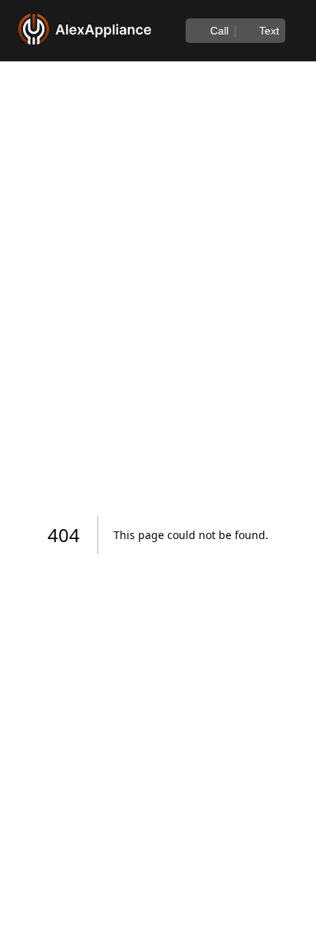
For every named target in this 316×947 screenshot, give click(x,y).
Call (219, 31)
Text (269, 31)
